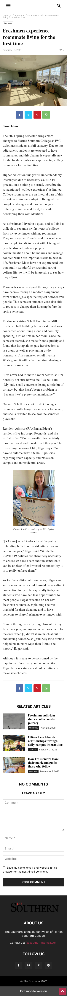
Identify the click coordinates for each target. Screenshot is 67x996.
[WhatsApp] (46, 115)
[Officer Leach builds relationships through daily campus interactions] (14, 743)
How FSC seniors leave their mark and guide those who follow (43, 762)
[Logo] (33, 911)
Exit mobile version (33, 991)
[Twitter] (28, 115)
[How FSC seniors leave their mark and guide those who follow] (14, 765)
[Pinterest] (37, 115)
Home (6, 15)
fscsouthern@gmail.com (41, 942)
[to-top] (62, 990)
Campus (32, 750)
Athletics (33, 728)
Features (17, 15)
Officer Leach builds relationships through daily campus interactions (45, 741)
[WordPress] (48, 965)
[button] (8, 5)
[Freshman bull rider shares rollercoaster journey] (14, 721)
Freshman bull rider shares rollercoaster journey (42, 719)
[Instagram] (28, 965)
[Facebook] (19, 115)
